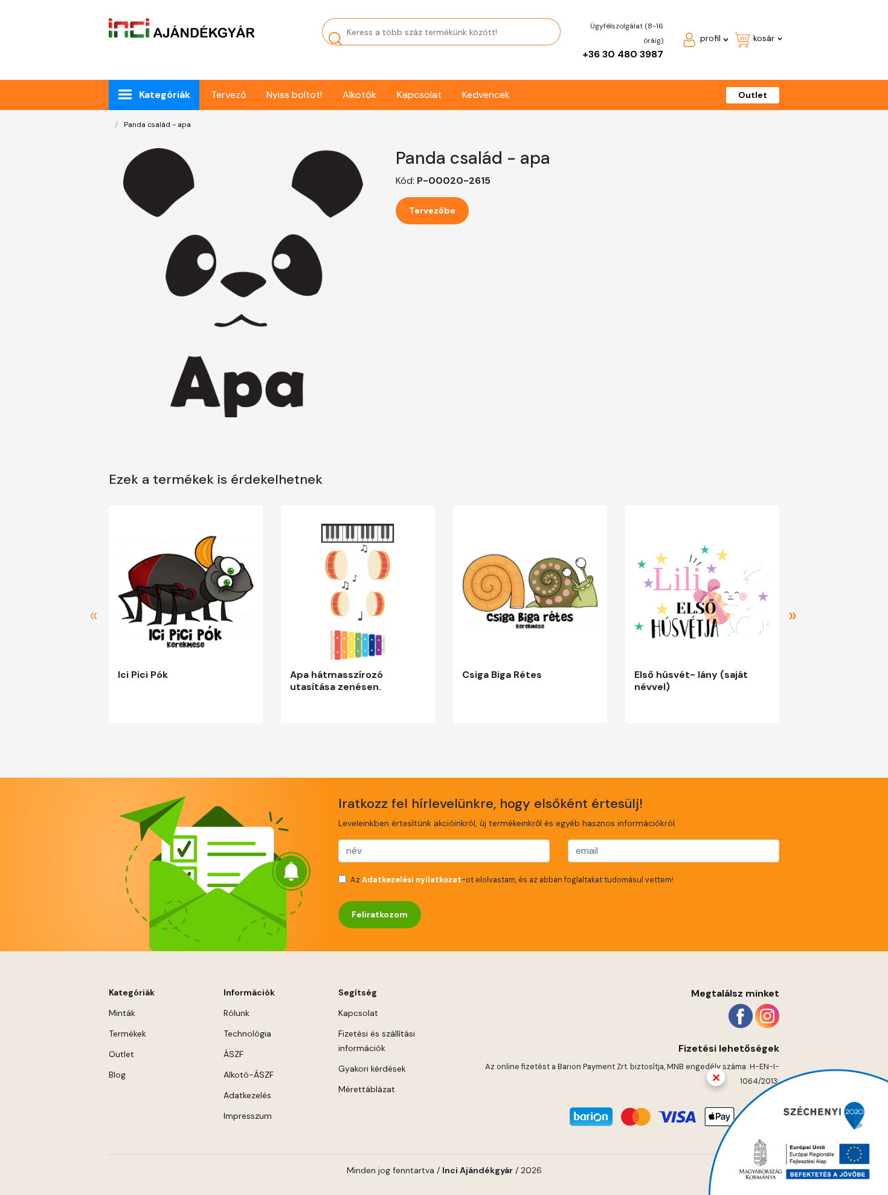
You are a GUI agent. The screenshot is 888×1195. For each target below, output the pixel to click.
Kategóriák (164, 94)
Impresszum (248, 1115)
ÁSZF (233, 1054)
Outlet (752, 95)
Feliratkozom (380, 914)
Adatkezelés (247, 1095)
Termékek (127, 1033)
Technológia (247, 1033)
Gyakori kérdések (372, 1068)
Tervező (228, 94)
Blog (117, 1074)
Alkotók (359, 94)
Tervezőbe (432, 210)
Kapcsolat (419, 94)
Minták (122, 1013)
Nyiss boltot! (294, 94)
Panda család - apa (157, 124)
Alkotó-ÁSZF (249, 1074)
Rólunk (236, 1013)
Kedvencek (486, 94)
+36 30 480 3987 (622, 54)
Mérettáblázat (366, 1089)
